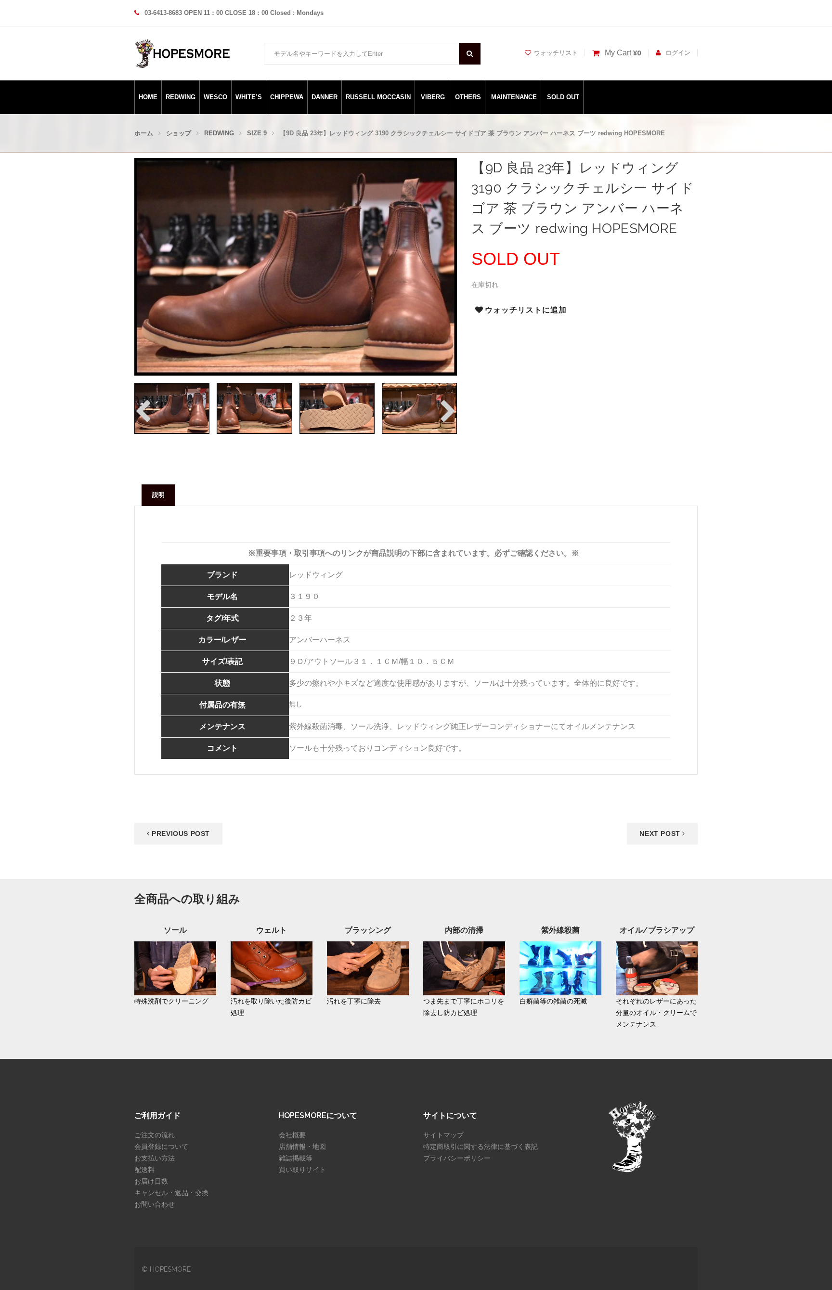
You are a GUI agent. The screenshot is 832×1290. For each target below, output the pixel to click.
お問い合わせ (154, 1204)
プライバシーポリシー (457, 1158)
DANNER (325, 97)
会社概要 (292, 1135)
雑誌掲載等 (295, 1158)
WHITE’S (248, 97)
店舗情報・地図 (302, 1146)
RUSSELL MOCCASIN (378, 97)
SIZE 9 (257, 133)
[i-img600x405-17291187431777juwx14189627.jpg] (171, 408)
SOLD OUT (563, 97)
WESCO (215, 97)
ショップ (178, 133)
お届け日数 (151, 1181)
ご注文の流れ (154, 1135)
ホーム (143, 133)
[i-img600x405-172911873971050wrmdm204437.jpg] (337, 408)
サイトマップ (443, 1135)
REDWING (180, 97)
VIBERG (433, 97)
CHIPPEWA (286, 97)
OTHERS (468, 97)
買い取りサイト (302, 1169)
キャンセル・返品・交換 (171, 1193)
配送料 (144, 1169)
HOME (148, 97)
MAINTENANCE (514, 97)
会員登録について (161, 1146)
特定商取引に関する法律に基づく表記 (480, 1146)
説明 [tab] (158, 494)
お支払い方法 (154, 1158)
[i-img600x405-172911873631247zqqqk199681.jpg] (419, 408)
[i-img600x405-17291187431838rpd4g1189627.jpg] (254, 408)
